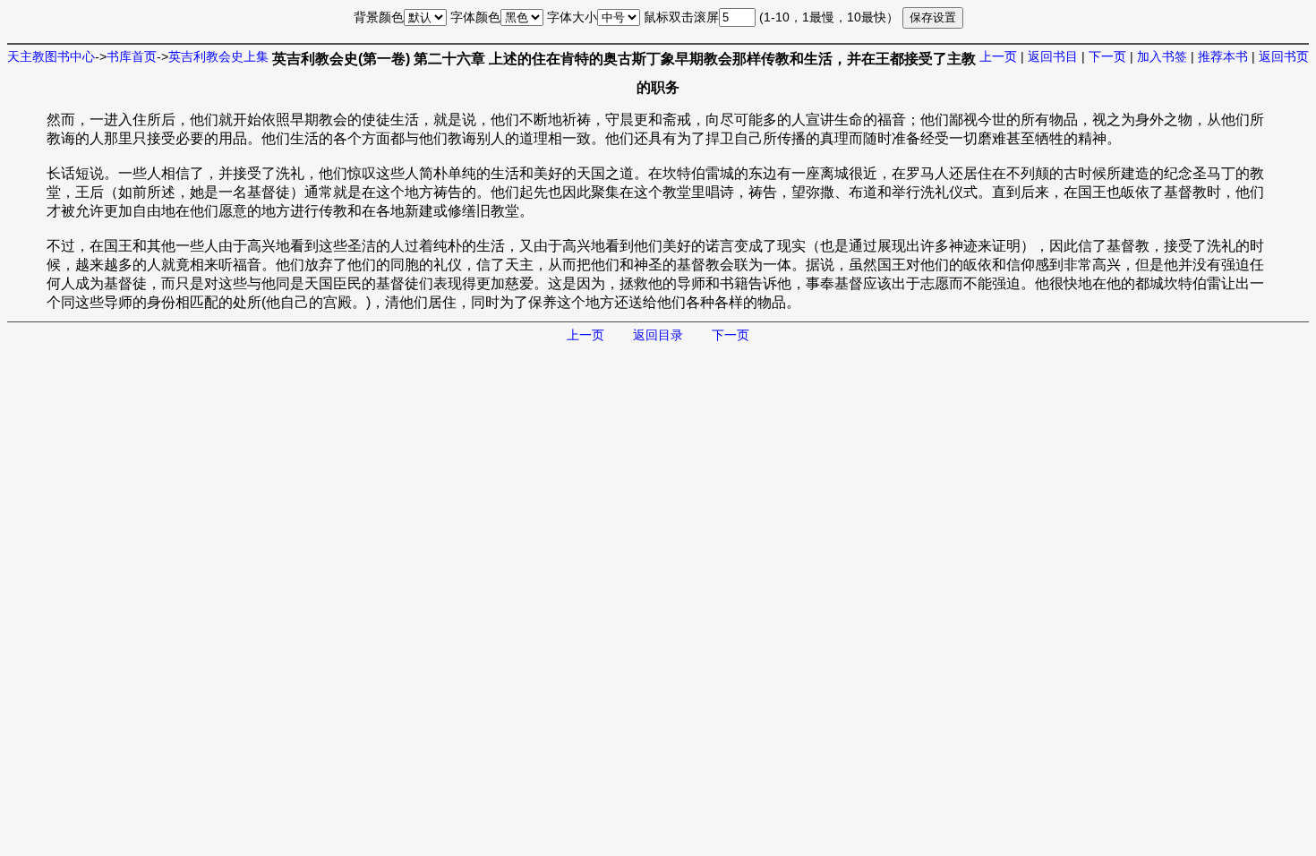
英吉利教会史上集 (218, 56)
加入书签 (1162, 56)
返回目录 (658, 335)
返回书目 (1053, 56)
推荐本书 (1223, 56)
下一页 (1107, 56)
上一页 (998, 56)
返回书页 (1284, 56)
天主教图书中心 (51, 56)
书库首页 (132, 56)
